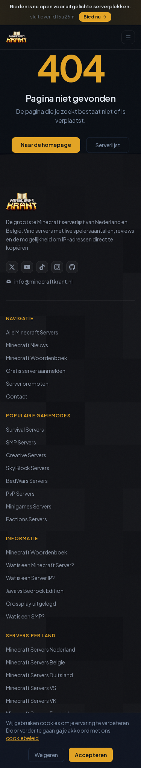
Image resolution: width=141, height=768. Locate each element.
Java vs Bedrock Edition (35, 590)
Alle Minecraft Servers (32, 332)
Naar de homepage (46, 144)
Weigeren (46, 754)
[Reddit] (72, 267)
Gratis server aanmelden (35, 370)
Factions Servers (26, 519)
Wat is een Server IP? (30, 577)
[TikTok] (42, 267)
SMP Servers (21, 442)
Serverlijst (108, 145)
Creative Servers (26, 455)
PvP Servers (20, 493)
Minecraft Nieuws (27, 345)
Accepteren (91, 754)
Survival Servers (25, 429)
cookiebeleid (22, 737)
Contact (16, 396)
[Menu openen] (128, 37)
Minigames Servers (29, 506)
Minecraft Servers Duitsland (39, 675)
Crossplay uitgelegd (31, 603)
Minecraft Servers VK (31, 700)
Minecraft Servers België (35, 662)
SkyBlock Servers (27, 467)
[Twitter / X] (12, 267)
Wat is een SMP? (25, 616)
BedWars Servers (27, 480)
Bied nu (92, 17)
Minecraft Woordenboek (36, 357)
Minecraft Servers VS (31, 687)
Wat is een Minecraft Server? (40, 565)
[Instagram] (57, 267)
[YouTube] (27, 267)
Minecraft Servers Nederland (40, 649)
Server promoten (27, 383)
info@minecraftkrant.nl (43, 281)
